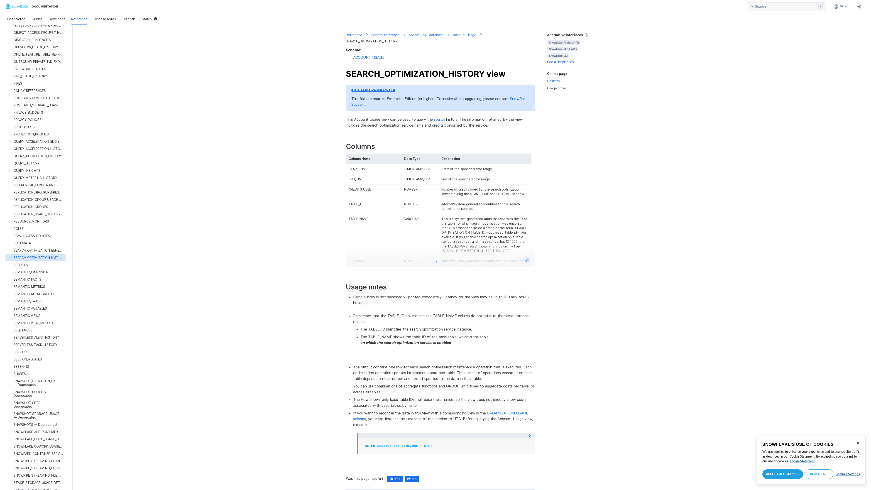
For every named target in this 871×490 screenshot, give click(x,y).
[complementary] (572, 48)
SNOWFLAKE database (426, 35)
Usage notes (557, 88)
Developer (57, 19)
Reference (79, 19)
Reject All (819, 474)
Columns (553, 81)
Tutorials (128, 19)
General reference (385, 35)
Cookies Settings (848, 474)
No (414, 479)
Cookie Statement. (802, 461)
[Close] (858, 443)
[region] (811, 460)
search (439, 119)
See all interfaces (560, 62)
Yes (397, 479)
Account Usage (464, 35)
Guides (37, 19)
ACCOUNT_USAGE (368, 57)
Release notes (105, 19)
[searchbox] (785, 6)
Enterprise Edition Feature (373, 90)
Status (147, 19)
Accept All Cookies (783, 474)
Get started (16, 19)
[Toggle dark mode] (859, 6)
